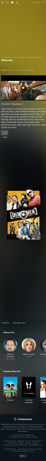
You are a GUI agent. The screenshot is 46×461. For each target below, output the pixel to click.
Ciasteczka (21, 441)
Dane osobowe (37, 441)
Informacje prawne (10, 441)
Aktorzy (5, 323)
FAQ (23, 437)
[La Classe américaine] (29, 387)
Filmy (16, 57)
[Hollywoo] (10, 387)
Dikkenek (38, 57)
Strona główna (6, 57)
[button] (10, 349)
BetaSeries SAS (13, 443)
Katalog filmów (29, 435)
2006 (22, 57)
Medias (21, 443)
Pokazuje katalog (17, 435)
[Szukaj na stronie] (44, 2)
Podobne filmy (19, 323)
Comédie (29, 57)
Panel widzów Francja (35, 445)
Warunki (28, 441)
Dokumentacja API (15, 437)
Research (35, 443)
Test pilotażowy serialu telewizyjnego (15, 445)
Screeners (28, 443)
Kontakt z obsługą (31, 437)
